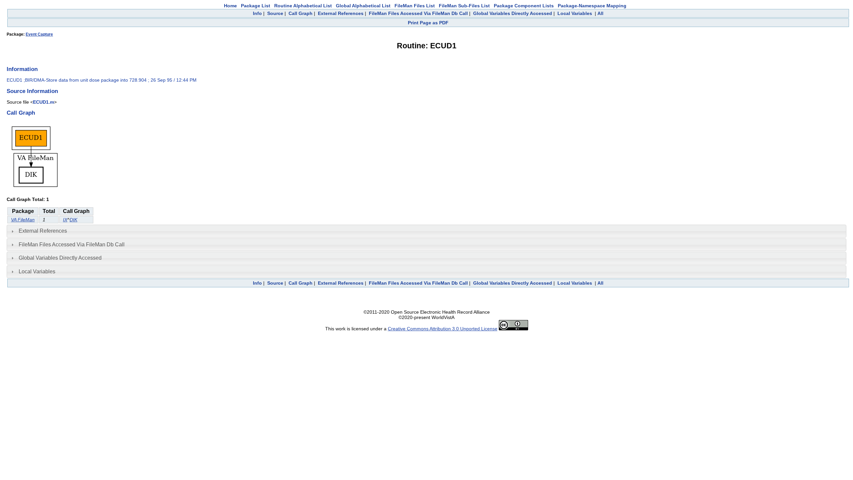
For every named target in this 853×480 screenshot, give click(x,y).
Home (230, 5)
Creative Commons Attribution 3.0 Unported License (442, 328)
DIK (73, 219)
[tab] (426, 231)
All (600, 13)
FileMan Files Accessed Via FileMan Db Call (418, 13)
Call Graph (301, 13)
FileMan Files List (415, 5)
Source (275, 13)
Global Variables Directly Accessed (512, 13)
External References (341, 13)
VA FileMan (23, 219)
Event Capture (39, 34)
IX (65, 219)
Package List (255, 5)
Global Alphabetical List (363, 5)
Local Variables (574, 13)
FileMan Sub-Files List (464, 5)
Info (257, 13)
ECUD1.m (43, 102)
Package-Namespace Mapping (592, 5)
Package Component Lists (524, 5)
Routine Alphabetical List (303, 5)
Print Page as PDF (428, 22)
